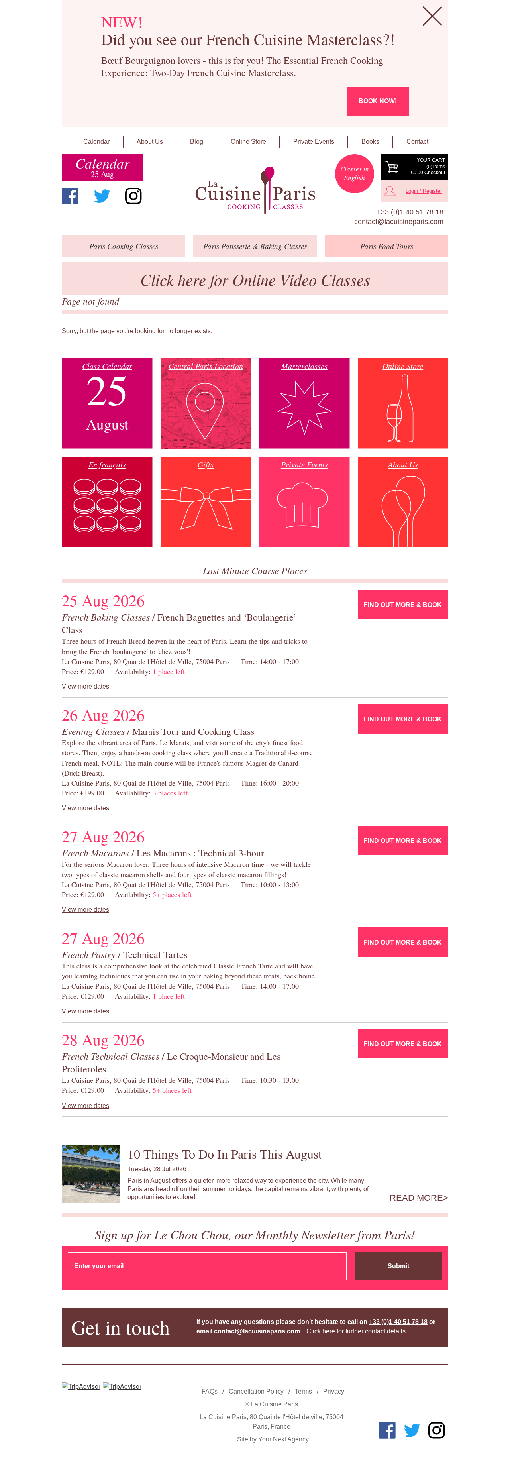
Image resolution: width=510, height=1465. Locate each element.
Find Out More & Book (403, 604)
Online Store (248, 141)
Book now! (378, 101)
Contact (417, 141)
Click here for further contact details (356, 1331)
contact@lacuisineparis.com (398, 222)
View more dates (85, 686)
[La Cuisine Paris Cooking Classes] (255, 191)
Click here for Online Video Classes (255, 279)
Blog (196, 141)
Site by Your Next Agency (273, 1439)
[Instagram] (133, 196)
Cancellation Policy (256, 1391)
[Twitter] (102, 196)
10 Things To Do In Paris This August (225, 1153)
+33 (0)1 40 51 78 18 (410, 212)
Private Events (313, 141)
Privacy (333, 1391)
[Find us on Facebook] (70, 196)
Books (370, 141)
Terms (303, 1391)
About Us (150, 141)
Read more (416, 1198)
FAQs (210, 1391)
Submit (398, 1266)
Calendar (96, 141)
